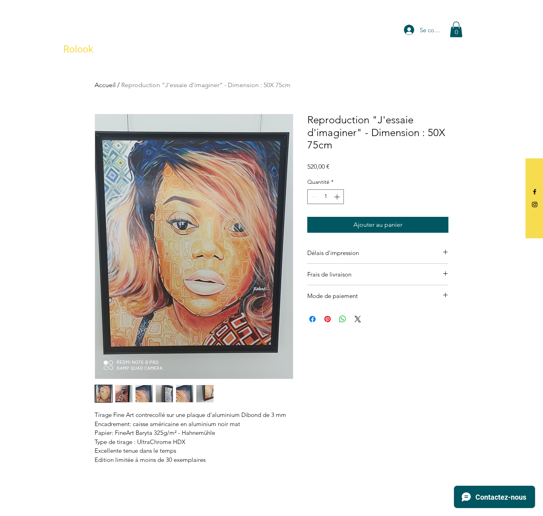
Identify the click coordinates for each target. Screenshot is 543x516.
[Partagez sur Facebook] (312, 319)
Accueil (105, 85)
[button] (456, 29)
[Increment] (338, 197)
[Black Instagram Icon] (534, 204)
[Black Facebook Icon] (534, 191)
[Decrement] (313, 197)
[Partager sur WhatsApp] (342, 319)
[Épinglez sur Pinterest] (327, 319)
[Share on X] (358, 319)
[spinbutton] (325, 197)
